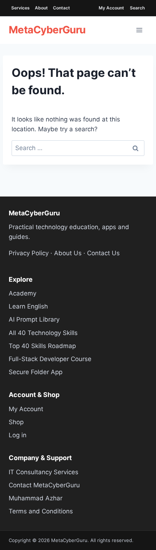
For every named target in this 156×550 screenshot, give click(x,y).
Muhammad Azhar (35, 498)
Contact (61, 8)
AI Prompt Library (34, 319)
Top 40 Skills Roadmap (42, 346)
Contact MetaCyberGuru (44, 485)
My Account (111, 8)
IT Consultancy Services (43, 472)
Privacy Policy (29, 253)
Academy (22, 293)
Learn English (28, 306)
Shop (16, 422)
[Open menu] (139, 30)
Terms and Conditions (41, 511)
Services (20, 8)
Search (137, 8)
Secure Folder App (35, 372)
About (41, 8)
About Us (68, 253)
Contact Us (103, 253)
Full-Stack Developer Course (50, 359)
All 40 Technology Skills (43, 332)
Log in (17, 435)
